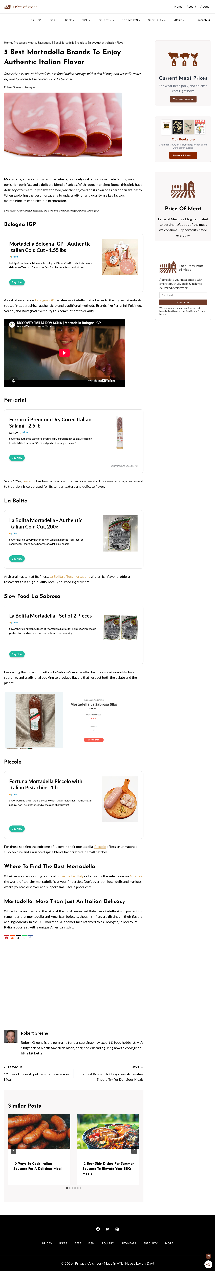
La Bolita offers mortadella (69, 576)
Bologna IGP (44, 300)
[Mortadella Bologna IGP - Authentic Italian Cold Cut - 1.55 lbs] (120, 275)
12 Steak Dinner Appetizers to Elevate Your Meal (36, 1073)
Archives (95, 1263)
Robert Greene (12, 87)
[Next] (134, 1150)
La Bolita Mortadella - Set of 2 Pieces (50, 615)
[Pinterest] (6, 937)
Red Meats (128, 1243)
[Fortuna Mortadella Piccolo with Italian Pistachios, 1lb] (120, 821)
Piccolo (100, 846)
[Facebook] (30, 937)
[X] (18, 937)
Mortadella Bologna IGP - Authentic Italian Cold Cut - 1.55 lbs (50, 247)
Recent (191, 6)
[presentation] (39, 1135)
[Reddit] (12, 937)
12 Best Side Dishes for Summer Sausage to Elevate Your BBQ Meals (108, 1169)
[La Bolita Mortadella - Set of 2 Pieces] (120, 646)
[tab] (67, 1188)
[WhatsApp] (24, 937)
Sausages (30, 87)
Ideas (53, 20)
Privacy (80, 1263)
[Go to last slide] (13, 1150)
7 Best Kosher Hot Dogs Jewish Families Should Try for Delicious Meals (113, 1073)
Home (178, 6)
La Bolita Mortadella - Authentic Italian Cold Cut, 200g (45, 523)
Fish (91, 1243)
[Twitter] (107, 1229)
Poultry (108, 1243)
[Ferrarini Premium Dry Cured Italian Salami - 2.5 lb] (120, 450)
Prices (36, 20)
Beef (78, 1243)
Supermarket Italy (70, 876)
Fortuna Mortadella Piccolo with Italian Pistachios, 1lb (45, 784)
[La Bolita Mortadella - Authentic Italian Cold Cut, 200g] (120, 551)
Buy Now (17, 282)
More (169, 1243)
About (204, 6)
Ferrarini (29, 481)
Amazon (136, 876)
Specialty (151, 1243)
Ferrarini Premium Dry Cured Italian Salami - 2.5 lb (50, 422)
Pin (9, 97)
